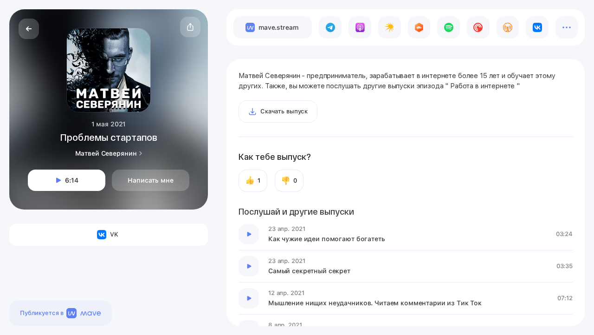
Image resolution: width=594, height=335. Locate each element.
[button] (190, 27)
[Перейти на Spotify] (448, 27)
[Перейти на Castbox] (419, 27)
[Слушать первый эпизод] (249, 234)
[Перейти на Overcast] (508, 27)
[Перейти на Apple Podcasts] (360, 27)
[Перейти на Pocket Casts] (478, 27)
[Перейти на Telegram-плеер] (330, 27)
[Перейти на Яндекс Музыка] (389, 27)
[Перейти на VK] (537, 27)
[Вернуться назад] (29, 29)
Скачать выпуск (284, 111)
